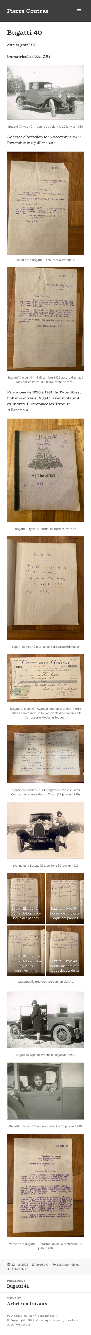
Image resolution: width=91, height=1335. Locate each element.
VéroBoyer (42, 1265)
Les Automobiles (68, 1265)
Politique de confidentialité (31, 1315)
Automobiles (19, 1269)
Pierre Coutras (28, 11)
